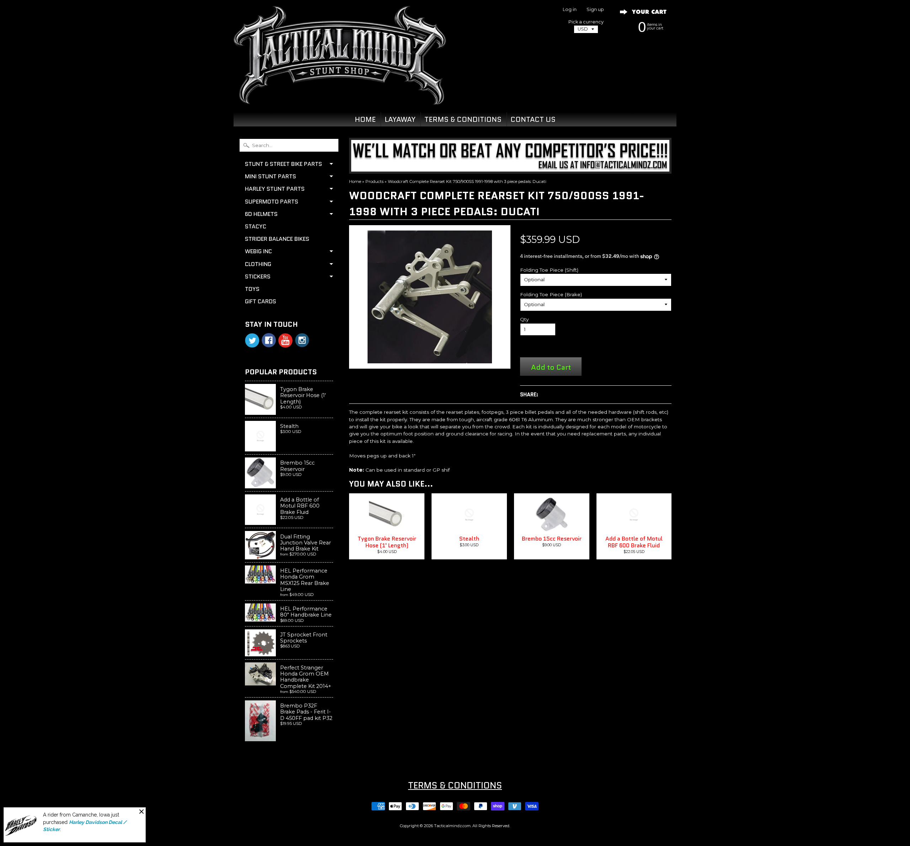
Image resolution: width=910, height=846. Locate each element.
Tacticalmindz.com (452, 825)
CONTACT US (533, 119)
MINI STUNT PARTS (270, 176)
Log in (570, 9)
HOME (365, 119)
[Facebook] (269, 340)
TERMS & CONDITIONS (463, 119)
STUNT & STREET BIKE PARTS (283, 164)
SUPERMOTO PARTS (271, 201)
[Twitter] (252, 340)
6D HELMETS (261, 214)
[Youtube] (285, 340)
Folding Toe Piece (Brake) (551, 294)
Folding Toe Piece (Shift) (549, 270)
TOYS (252, 289)
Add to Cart (551, 367)
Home (355, 181)
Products (374, 181)
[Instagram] (302, 340)
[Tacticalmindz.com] (339, 96)
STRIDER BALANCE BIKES (277, 239)
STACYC (255, 226)
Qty (524, 319)
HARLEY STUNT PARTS (275, 189)
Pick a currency (586, 22)
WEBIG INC (258, 251)
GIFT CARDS (260, 301)
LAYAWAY (400, 119)
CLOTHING (258, 264)
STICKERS (258, 276)
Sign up (595, 9)
